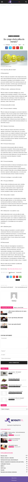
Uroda (10, 440)
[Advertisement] (14, 20)
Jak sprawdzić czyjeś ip (13, 445)
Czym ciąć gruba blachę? (14, 324)
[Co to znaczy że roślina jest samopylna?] (4, 399)
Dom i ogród (11, 36)
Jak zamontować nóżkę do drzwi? (15, 385)
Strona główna (3, 5)
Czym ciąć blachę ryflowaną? (15, 317)
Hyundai (2, 470)
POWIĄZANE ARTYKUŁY (6, 307)
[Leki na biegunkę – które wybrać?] (4, 373)
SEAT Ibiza (3, 468)
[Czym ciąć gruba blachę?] (4, 325)
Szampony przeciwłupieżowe (14, 438)
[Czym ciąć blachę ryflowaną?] (4, 319)
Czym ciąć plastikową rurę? (21, 287)
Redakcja (8, 44)
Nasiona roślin (11, 399)
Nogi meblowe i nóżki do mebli (14, 386)
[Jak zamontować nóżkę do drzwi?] (4, 386)
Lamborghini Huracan (5, 464)
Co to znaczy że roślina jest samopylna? (16, 398)
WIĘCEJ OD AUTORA (18, 307)
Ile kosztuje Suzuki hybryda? (7, 287)
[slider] (5, 272)
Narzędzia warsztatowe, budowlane (15, 393)
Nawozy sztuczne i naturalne (14, 380)
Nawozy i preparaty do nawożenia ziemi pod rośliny (12, 462)
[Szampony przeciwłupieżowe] (4, 440)
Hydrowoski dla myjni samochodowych (9, 460)
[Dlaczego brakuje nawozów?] (4, 380)
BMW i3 (2, 466)
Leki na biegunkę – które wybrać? (15, 372)
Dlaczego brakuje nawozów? (14, 378)
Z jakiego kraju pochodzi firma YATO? (16, 391)
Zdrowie (10, 373)
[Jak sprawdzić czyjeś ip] (4, 447)
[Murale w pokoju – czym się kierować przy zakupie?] (4, 434)
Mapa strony (14, 478)
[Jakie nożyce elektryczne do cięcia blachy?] (4, 312)
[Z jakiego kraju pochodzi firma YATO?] (4, 393)
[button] (26, 2)
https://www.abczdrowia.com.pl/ (14, 268)
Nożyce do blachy (16, 36)
